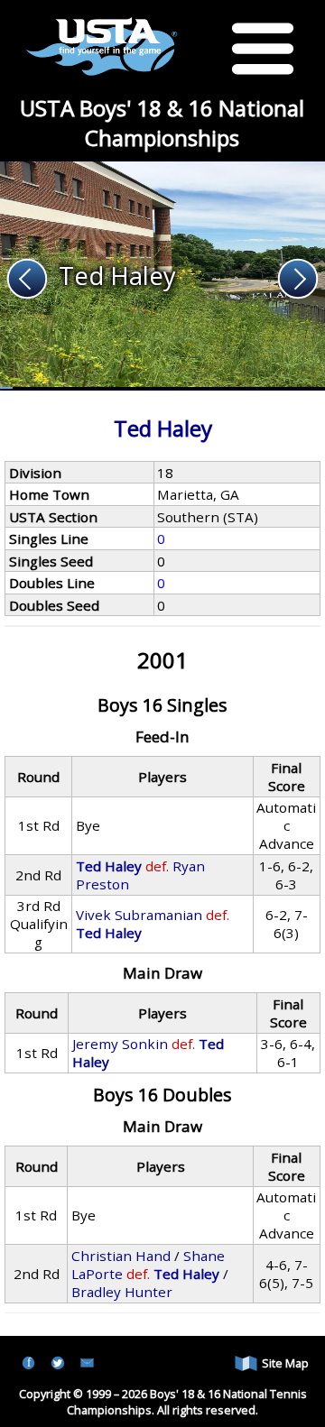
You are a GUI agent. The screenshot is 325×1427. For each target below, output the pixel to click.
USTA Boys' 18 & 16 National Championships (162, 122)
